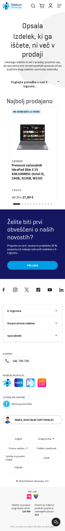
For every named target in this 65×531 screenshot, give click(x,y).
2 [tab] (22, 204)
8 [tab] (39, 204)
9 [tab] (42, 204)
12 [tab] (51, 204)
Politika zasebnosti (46, 448)
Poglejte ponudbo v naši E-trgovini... (30, 84)
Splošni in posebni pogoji (15, 458)
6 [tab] (34, 204)
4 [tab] (28, 204)
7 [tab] (37, 204)
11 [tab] (48, 204)
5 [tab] (31, 204)
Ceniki (46, 457)
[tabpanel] (32, 154)
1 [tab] (16, 204)
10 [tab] (45, 204)
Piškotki (18, 467)
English (18, 438)
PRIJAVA (32, 265)
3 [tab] (25, 204)
